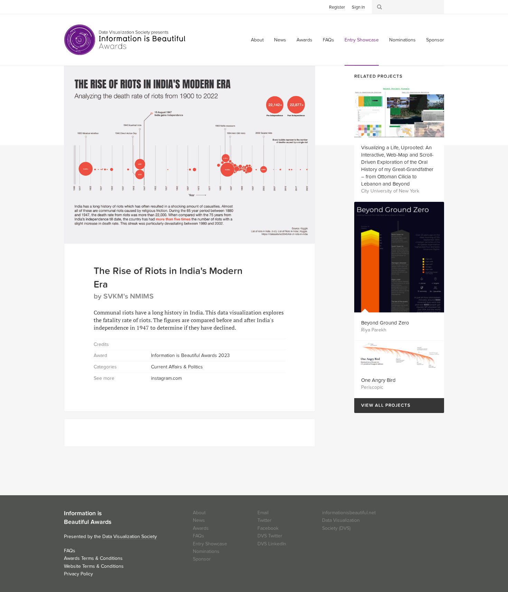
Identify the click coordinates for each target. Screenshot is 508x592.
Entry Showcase (362, 40)
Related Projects (378, 76)
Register (337, 7)
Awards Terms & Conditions (93, 558)
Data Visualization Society (129, 536)
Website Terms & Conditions (94, 566)
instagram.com (166, 378)
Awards (304, 40)
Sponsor (435, 40)
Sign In (358, 7)
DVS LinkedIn (271, 544)
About (257, 40)
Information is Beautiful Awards (125, 39)
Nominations (402, 40)
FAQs (328, 40)
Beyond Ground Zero (385, 323)
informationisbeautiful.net (349, 513)
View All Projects (382, 405)
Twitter (69, 6)
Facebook (79, 6)
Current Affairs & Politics (177, 367)
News (280, 40)
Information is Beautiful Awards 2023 (190, 355)
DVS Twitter (269, 536)
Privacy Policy (78, 574)
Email (263, 513)
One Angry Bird (378, 380)
